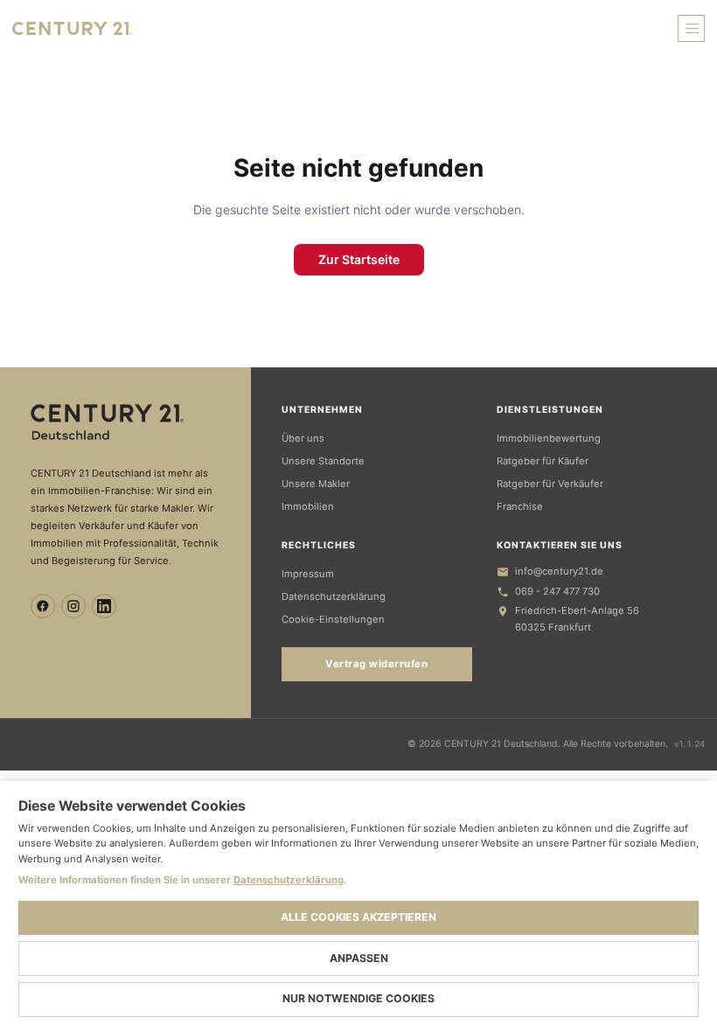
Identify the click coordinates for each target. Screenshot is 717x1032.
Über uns (303, 438)
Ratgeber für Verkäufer (550, 484)
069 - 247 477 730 (557, 591)
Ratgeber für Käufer (542, 461)
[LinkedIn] (104, 606)
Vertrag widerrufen (376, 664)
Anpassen (359, 958)
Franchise (520, 506)
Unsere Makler (316, 484)
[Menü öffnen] (691, 28)
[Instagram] (73, 606)
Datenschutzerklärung (334, 596)
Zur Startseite (359, 259)
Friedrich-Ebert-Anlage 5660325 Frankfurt (577, 618)
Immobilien (308, 506)
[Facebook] (43, 606)
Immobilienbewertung (549, 438)
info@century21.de (559, 571)
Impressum (308, 574)
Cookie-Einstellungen (333, 619)
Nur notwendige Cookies (358, 998)
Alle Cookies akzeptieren (358, 917)
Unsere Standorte (323, 461)
